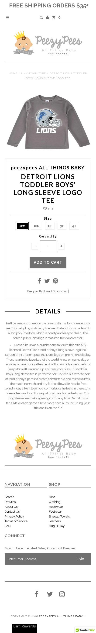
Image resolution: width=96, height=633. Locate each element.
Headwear (56, 506)
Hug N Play (57, 526)
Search (9, 497)
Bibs (52, 497)
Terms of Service (16, 521)
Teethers (55, 521)
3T (62, 226)
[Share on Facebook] (39, 282)
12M (22, 226)
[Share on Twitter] (47, 282)
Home (13, 73)
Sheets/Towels (59, 516)
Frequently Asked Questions (46, 291)
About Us (11, 506)
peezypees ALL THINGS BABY (61, 616)
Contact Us (12, 511)
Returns (10, 502)
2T (50, 226)
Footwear (55, 511)
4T (74, 226)
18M (37, 226)
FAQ (7, 526)
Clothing (55, 502)
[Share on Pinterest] (55, 282)
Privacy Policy (14, 516)
